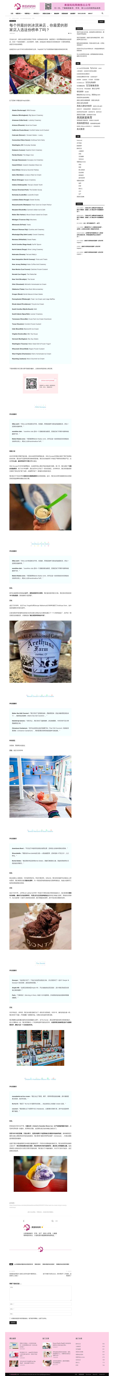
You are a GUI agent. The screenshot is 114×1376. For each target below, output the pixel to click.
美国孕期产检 (91, 112)
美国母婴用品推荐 (95, 123)
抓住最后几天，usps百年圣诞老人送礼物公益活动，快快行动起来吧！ (29, 1354)
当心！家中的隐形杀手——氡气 (91, 223)
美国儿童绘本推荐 (84, 106)
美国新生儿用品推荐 (94, 120)
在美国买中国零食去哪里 (90, 71)
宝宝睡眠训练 (81, 86)
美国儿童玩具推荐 (82, 103)
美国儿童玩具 (95, 100)
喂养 (80, 167)
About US (95, 1374)
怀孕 (80, 186)
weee (100, 68)
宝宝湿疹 (96, 79)
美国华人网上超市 (97, 106)
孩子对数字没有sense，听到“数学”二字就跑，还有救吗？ (57, 1275)
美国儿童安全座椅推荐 (83, 100)
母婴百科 (18, 13)
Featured (79, 140)
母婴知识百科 (80, 180)
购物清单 (56, 13)
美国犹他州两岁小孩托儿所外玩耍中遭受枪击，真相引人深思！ (23, 1275)
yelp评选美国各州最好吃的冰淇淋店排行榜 (23, 1264)
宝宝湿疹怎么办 (80, 82)
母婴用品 (27, 13)
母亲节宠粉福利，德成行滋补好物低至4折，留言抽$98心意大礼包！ (90, 38)
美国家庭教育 (84, 117)
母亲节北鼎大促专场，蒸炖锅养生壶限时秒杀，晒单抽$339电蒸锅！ (90, 33)
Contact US (102, 1374)
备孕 (80, 183)
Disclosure (82, 13)
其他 (80, 154)
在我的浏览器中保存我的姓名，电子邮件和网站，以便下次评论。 (29, 1318)
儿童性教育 (80, 71)
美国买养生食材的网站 (83, 97)
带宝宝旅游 (87, 88)
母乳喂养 (80, 91)
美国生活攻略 (46, 13)
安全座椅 (81, 172)
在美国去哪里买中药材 (83, 77)
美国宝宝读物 (81, 115)
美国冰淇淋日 (38, 1264)
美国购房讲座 (97, 126)
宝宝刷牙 (90, 79)
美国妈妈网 (13, 1374)
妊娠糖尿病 (84, 79)
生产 (80, 194)
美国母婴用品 (83, 123)
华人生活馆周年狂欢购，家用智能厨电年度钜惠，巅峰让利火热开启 (90, 55)
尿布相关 (81, 175)
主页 (12, 13)
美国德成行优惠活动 (82, 120)
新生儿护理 (95, 88)
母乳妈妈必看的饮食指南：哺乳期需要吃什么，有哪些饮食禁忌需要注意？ (61, 1353)
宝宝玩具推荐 (91, 82)
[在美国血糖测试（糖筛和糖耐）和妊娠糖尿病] (47, 1363)
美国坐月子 (79, 109)
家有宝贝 (36, 13)
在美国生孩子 (93, 77)
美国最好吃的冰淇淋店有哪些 (62, 1264)
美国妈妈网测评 (87, 109)
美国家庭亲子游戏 (91, 114)
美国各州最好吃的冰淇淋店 (48, 1264)
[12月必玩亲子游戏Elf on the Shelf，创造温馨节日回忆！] (13, 1363)
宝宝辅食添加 (92, 85)
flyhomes (93, 68)
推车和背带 (82, 178)
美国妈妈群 (65, 13)
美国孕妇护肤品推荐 (82, 112)
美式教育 (81, 129)
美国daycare (96, 95)
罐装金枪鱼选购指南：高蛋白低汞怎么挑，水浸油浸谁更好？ (90, 44)
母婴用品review (81, 162)
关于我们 (79, 143)
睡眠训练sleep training (83, 95)
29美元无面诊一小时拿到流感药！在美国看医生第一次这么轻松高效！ (28, 1345)
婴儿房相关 (82, 170)
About (90, 13)
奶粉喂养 (79, 79)
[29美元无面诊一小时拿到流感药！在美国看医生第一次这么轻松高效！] (13, 1345)
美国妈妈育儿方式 (96, 109)
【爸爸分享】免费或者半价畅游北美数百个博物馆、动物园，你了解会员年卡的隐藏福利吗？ (90, 209)
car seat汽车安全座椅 (83, 68)
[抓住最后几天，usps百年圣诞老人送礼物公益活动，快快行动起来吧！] (13, 1354)
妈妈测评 (72, 13)
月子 (80, 191)
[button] (102, 13)
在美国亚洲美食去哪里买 (83, 74)
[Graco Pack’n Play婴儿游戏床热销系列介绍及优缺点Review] (47, 1345)
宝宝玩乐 (81, 159)
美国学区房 (98, 112)
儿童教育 (81, 151)
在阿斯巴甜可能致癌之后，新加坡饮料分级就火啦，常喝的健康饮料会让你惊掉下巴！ (90, 234)
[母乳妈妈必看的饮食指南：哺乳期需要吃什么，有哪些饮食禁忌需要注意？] (47, 1354)
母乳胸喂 (87, 91)
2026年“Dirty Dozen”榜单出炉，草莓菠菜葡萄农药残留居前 (90, 49)
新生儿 (80, 188)
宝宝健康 (81, 156)
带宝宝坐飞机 (80, 88)
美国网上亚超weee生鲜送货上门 (84, 126)
